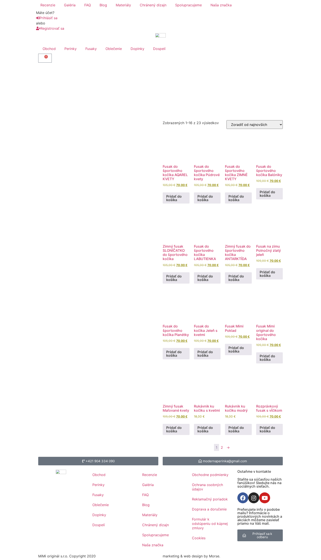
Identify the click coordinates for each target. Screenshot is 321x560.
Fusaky (91, 48)
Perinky (70, 48)
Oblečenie (113, 48)
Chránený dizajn (153, 5)
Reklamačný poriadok (210, 499)
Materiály (123, 5)
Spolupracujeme (188, 5)
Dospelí (159, 48)
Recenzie (47, 5)
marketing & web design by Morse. (191, 556)
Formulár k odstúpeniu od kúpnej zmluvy (210, 523)
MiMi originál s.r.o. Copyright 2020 (67, 556)
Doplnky (137, 48)
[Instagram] (253, 497)
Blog (103, 5)
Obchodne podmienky (210, 475)
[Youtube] (264, 497)
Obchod (49, 48)
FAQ (87, 5)
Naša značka (221, 5)
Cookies (198, 538)
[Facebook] (242, 497)
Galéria (70, 5)
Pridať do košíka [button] (174, 198)
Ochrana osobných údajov (207, 487)
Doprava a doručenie (209, 509)
